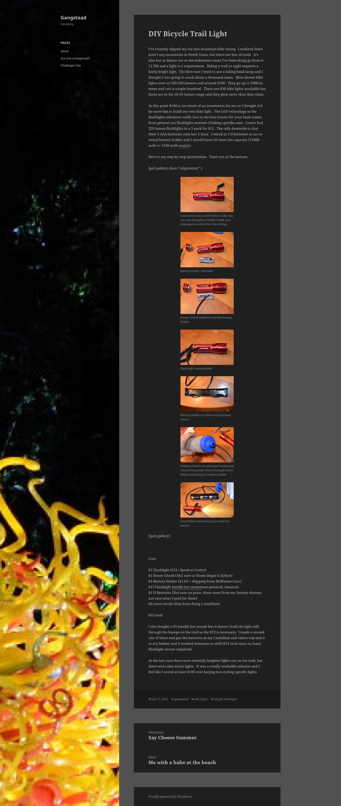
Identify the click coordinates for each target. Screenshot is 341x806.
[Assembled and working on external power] (207, 500)
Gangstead (73, 17)
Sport (204, 699)
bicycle (218, 699)
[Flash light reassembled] (207, 347)
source (184, 145)
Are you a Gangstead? (75, 58)
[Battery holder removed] (207, 249)
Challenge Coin (71, 65)
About (65, 51)
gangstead (181, 699)
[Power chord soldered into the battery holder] (207, 296)
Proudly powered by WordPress (170, 797)
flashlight (230, 699)
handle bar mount (186, 587)
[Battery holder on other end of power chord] (207, 394)
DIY (196, 699)
